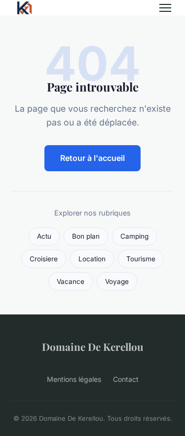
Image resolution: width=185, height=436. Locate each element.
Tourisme (140, 259)
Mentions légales (74, 379)
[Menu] (165, 8)
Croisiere (44, 259)
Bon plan (86, 236)
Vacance (70, 281)
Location (92, 259)
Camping (134, 236)
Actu (44, 236)
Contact (126, 379)
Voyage (117, 281)
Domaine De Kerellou (93, 346)
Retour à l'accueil (92, 158)
